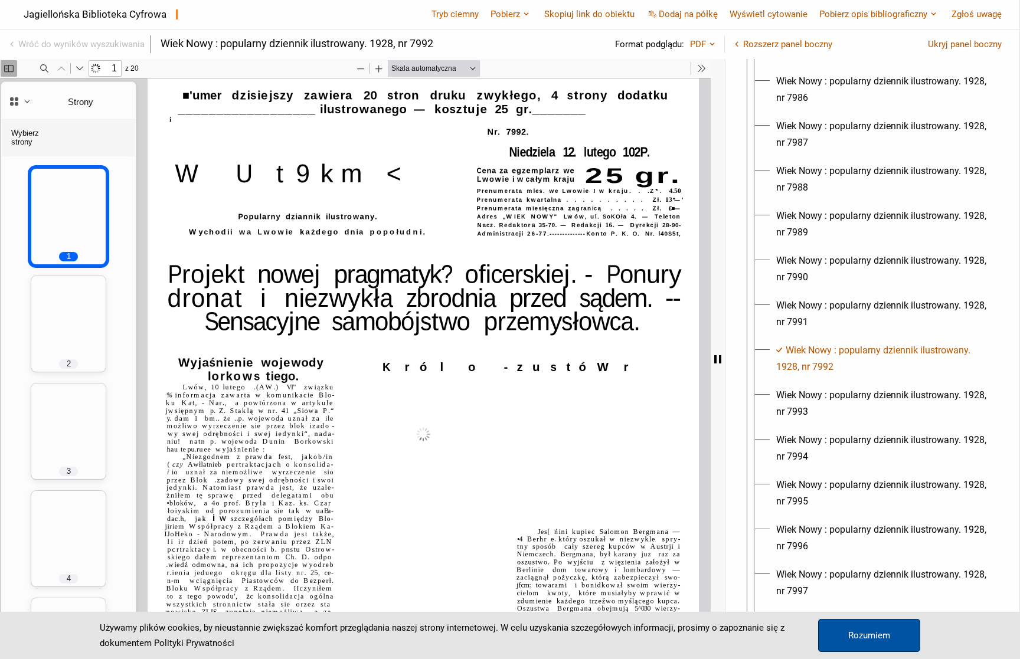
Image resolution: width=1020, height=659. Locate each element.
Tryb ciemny (455, 14)
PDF (698, 44)
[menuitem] (883, 90)
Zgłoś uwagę (977, 14)
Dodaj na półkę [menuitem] (688, 14)
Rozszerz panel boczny (787, 44)
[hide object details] (718, 359)
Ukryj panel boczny (965, 44)
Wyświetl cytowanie (769, 14)
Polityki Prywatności (194, 643)
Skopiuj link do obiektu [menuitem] (589, 14)
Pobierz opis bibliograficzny (873, 14)
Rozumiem (869, 635)
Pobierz (505, 14)
